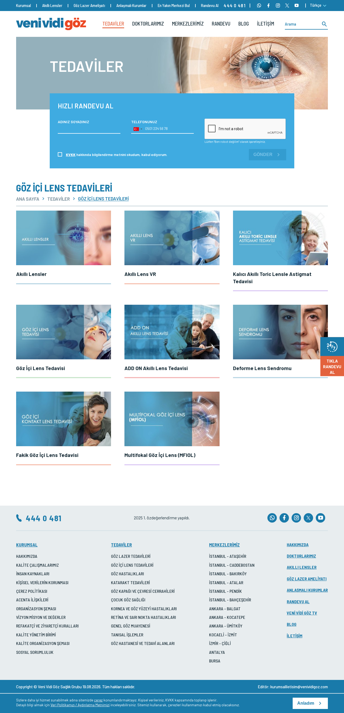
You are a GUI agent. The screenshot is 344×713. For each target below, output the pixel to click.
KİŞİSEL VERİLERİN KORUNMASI (42, 582)
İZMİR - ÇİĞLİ (220, 643)
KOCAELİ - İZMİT (223, 634)
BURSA (214, 660)
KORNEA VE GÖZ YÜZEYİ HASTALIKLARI (144, 608)
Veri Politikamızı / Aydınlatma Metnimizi (80, 705)
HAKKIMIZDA (26, 556)
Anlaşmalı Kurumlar (131, 5)
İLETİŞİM (265, 23)
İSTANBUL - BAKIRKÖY (228, 573)
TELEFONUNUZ (144, 121)
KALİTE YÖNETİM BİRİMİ (36, 634)
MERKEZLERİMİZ (188, 23)
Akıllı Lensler (52, 5)
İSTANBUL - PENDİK (225, 591)
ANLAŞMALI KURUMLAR (307, 590)
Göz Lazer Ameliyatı (89, 5)
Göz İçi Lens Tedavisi (40, 368)
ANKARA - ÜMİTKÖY (225, 625)
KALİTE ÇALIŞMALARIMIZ (37, 564)
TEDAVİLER (113, 23)
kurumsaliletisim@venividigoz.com (299, 686)
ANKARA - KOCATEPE (227, 617)
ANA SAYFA (27, 199)
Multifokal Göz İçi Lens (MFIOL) (159, 455)
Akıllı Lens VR (140, 274)
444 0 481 (235, 5)
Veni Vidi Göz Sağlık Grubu (60, 686)
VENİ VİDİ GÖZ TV (302, 612)
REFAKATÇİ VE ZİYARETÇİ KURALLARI (47, 625)
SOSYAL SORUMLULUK (34, 652)
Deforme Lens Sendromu (262, 368)
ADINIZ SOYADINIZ (73, 121)
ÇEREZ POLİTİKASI (31, 591)
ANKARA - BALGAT (225, 608)
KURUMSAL (27, 544)
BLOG (243, 23)
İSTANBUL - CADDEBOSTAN (232, 564)
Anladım (305, 703)
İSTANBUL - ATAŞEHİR (227, 556)
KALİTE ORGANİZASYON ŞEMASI (43, 643)
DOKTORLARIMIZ (148, 23)
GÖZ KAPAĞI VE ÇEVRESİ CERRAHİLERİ (143, 591)
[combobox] (137, 129)
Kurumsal (23, 5)
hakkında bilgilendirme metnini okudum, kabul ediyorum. (116, 154)
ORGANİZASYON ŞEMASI (36, 608)
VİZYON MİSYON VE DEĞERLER (41, 617)
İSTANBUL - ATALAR (226, 582)
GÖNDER (263, 154)
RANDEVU (221, 23)
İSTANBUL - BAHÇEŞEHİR (230, 599)
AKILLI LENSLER (302, 567)
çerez (98, 700)
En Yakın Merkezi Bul (174, 5)
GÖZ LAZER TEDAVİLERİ (130, 556)
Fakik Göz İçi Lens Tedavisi (47, 455)
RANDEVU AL (298, 601)
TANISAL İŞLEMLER (127, 634)
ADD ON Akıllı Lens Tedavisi (156, 368)
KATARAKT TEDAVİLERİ (130, 582)
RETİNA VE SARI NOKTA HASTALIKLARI (143, 617)
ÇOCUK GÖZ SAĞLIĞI (128, 599)
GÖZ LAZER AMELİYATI (307, 578)
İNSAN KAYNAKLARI (32, 573)
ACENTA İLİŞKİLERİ (32, 599)
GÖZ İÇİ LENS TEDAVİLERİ (132, 564)
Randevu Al (209, 5)
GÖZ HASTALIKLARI (127, 573)
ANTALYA (217, 652)
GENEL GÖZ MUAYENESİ (130, 625)
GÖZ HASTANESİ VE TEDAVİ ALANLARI (143, 643)
